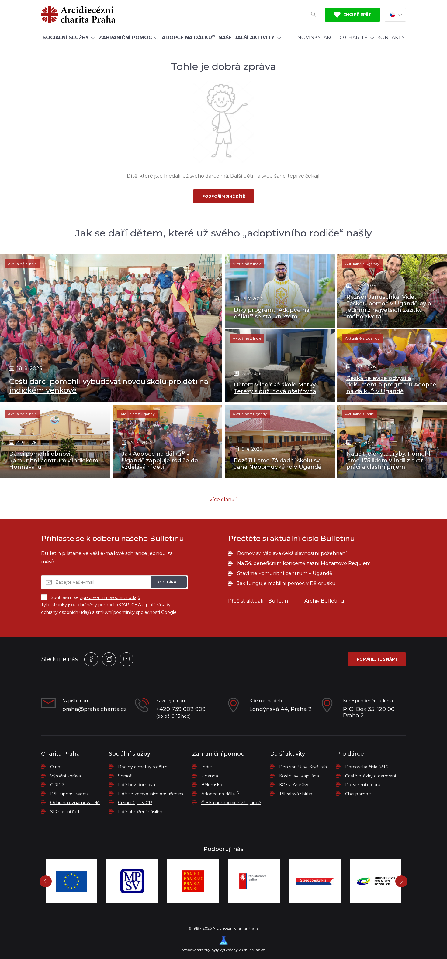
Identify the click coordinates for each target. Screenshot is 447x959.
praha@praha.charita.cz (94, 709)
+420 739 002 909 (181, 709)
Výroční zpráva (65, 776)
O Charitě (354, 37)
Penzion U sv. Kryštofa (303, 767)
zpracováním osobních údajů (110, 597)
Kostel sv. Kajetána (299, 776)
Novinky (309, 37)
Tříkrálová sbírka (295, 794)
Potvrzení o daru (362, 784)
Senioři (125, 776)
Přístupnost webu (69, 794)
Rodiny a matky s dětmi (143, 767)
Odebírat (168, 582)
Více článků (223, 499)
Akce (330, 37)
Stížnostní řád (64, 811)
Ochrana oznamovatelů (75, 802)
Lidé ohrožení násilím (140, 811)
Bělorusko (211, 784)
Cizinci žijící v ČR (135, 802)
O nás (56, 767)
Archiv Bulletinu (324, 601)
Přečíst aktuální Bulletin (258, 601)
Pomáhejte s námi (377, 659)
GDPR (57, 784)
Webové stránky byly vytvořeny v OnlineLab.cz (223, 949)
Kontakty (390, 37)
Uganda (209, 776)
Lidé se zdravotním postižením (150, 794)
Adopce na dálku (220, 794)
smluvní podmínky (115, 612)
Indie (206, 767)
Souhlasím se (95, 597)
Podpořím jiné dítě (223, 196)
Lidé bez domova (136, 784)
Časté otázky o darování (370, 776)
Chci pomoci (358, 794)
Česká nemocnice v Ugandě (231, 802)
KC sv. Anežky (293, 784)
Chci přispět (356, 14)
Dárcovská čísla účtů (366, 767)
